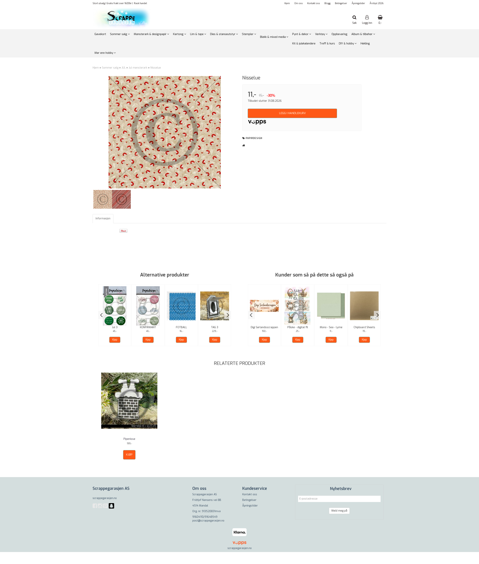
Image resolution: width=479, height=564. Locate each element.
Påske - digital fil (297, 327)
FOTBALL (181, 327)
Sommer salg (110, 67)
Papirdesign (254, 138)
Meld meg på (339, 510)
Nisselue (155, 67)
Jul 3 (115, 327)
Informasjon (103, 218)
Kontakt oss (313, 3)
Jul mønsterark (138, 67)
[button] (101, 315)
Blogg (327, 3)
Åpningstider (358, 3)
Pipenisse (129, 439)
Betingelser (341, 3)
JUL (124, 67)
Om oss (298, 3)
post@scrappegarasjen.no (208, 520)
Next (241, 132)
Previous (87, 132)
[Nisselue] (164, 132)
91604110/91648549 (204, 517)
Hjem (287, 3)
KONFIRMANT (148, 327)
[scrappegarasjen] (111, 508)
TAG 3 (214, 327)
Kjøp (114, 339)
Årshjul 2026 (377, 3)
